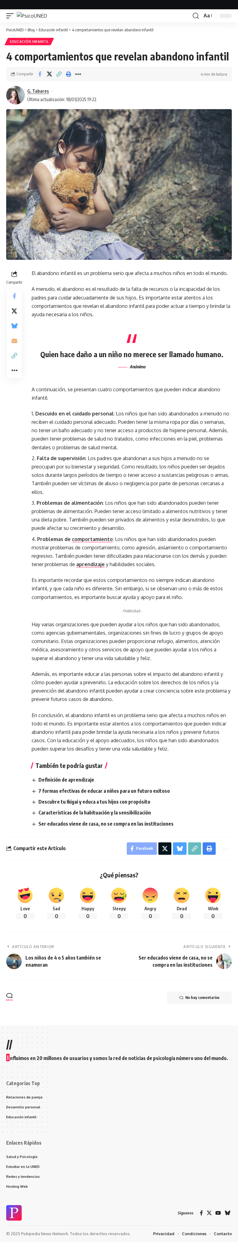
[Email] (14, 340)
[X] (209, 1213)
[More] (78, 74)
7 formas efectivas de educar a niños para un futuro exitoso (104, 791)
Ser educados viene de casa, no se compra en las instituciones (106, 824)
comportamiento (92, 539)
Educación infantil (29, 41)
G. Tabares (38, 91)
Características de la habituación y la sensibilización (94, 813)
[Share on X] (49, 74)
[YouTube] (218, 1213)
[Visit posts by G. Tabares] (15, 95)
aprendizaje (90, 564)
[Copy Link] (59, 74)
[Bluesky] (227, 1213)
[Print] (68, 74)
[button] (11, 15)
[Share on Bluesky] (14, 325)
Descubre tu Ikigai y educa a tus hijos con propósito (94, 802)
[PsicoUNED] (32, 15)
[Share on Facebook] (39, 74)
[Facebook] (201, 1213)
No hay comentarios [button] (202, 997)
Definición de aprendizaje (66, 780)
